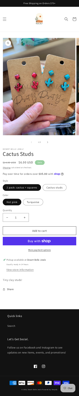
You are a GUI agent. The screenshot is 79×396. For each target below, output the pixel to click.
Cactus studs (54, 187)
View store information (20, 269)
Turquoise (33, 202)
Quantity (7, 210)
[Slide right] (48, 142)
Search (11, 325)
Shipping (6, 167)
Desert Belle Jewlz (35, 389)
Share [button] (10, 289)
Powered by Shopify (50, 389)
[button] (5, 19)
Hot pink (12, 202)
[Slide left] (31, 142)
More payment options (39, 249)
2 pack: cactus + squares (22, 187)
